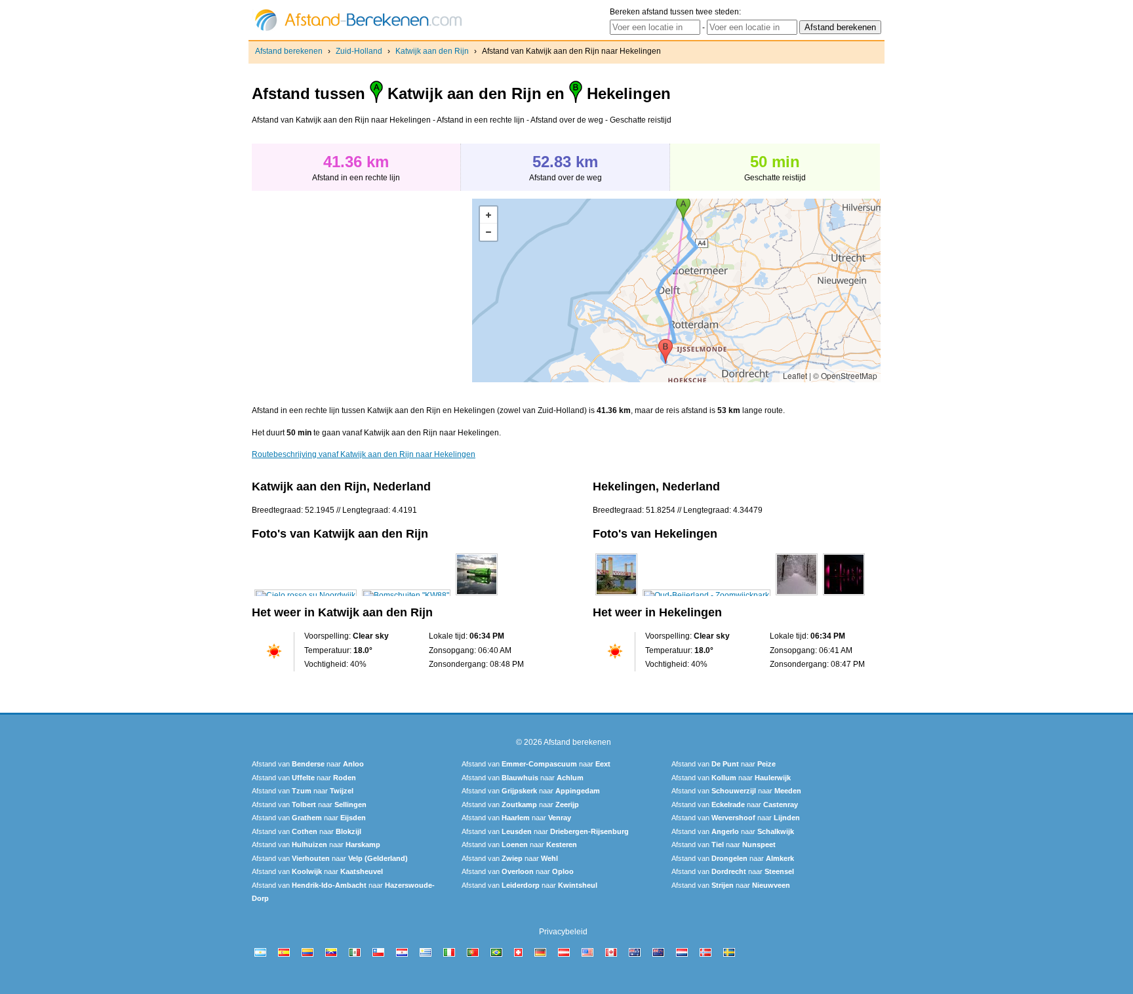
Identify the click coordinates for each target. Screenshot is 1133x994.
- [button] (488, 232)
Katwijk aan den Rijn (432, 51)
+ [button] (488, 215)
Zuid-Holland (359, 51)
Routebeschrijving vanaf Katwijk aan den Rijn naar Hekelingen (363, 454)
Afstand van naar (308, 764)
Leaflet (795, 375)
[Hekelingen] (616, 595)
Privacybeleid (563, 931)
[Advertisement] (362, 290)
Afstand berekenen (289, 51)
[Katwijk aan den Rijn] (305, 595)
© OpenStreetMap (845, 375)
